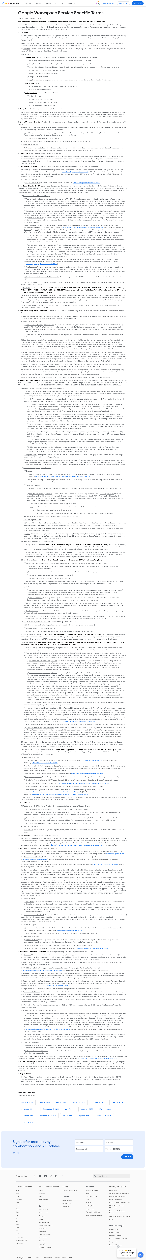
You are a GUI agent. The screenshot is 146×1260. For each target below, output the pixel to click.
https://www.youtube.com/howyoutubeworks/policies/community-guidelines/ (76, 845)
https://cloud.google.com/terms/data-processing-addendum (83, 228)
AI (55, 3)
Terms (37, 1257)
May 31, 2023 (45, 1103)
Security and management (49, 1187)
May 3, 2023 (61, 1103)
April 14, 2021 (84, 1116)
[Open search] (98, 3)
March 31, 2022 (87, 1109)
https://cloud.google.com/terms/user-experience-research (97, 1058)
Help (70, 1257)
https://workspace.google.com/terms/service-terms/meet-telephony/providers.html (60, 794)
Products (38, 3)
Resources (71, 3)
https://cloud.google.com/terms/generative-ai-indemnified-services (48, 1029)
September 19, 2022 (51, 1109)
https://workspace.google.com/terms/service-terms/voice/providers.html (53, 792)
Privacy (30, 1257)
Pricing (62, 3)
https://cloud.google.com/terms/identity (75, 172)
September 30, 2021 (48, 1116)
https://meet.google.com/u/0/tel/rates (44, 763)
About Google (47, 1257)
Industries (48, 3)
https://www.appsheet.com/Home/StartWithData (91, 948)
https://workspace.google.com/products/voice (87, 774)
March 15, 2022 (105, 1109)
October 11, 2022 (118, 1103)
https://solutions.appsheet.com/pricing (105, 864)
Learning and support (117, 1187)
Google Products (60, 1257)
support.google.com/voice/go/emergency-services (78, 721)
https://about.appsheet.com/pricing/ (35, 859)
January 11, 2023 (78, 1103)
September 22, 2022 (29, 1109)
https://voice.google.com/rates (91, 760)
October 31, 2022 (98, 1103)
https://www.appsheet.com (115, 854)
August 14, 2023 (27, 1103)
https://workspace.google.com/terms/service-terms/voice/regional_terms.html (83, 783)
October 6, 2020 (27, 1122)
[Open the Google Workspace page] (12, 3)
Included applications (24, 1187)
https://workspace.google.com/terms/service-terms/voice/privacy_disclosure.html (62, 476)
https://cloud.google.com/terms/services (86, 183)
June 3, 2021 (67, 1116)
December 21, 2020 (103, 1116)
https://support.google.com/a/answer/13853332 (54, 985)
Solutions (28, 3)
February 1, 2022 (27, 1116)
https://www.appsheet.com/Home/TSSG (70, 930)
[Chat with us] (140, 1255)
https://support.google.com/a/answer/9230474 (41, 264)
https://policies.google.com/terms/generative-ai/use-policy (42, 970)
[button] (140, 1255)
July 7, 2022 (69, 1109)
